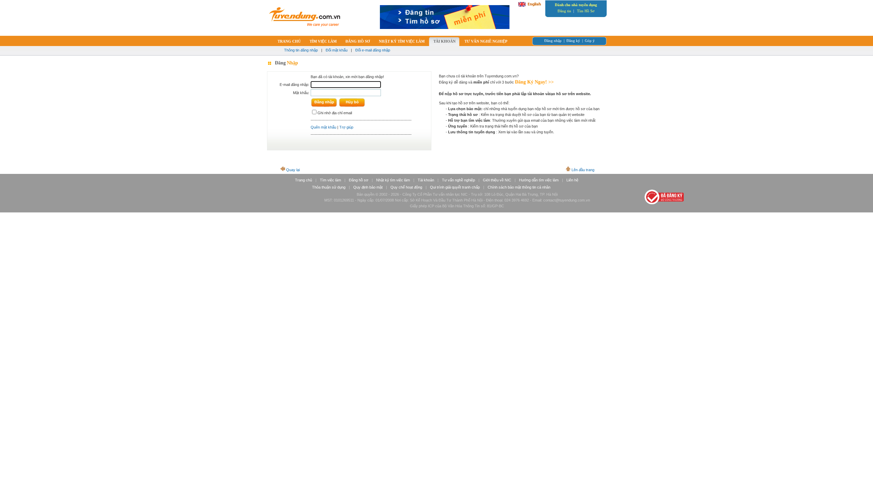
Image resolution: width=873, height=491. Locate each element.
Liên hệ (572, 180)
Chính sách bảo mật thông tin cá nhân (519, 187)
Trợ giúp (346, 127)
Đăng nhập (553, 41)
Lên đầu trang (583, 170)
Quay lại (293, 170)
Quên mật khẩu (323, 127)
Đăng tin (564, 11)
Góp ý (590, 41)
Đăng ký (573, 41)
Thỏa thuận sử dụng (328, 187)
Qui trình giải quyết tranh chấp (455, 187)
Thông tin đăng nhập (301, 50)
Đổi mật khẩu (336, 50)
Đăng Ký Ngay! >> (534, 82)
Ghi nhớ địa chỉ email (334, 113)
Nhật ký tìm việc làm (393, 180)
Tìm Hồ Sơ (585, 11)
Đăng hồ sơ (358, 180)
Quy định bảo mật (368, 187)
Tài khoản (426, 180)
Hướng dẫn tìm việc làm (539, 180)
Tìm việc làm (330, 180)
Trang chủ (303, 180)
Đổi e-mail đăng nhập (372, 50)
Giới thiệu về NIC (497, 180)
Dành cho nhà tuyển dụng (576, 5)
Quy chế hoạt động (406, 187)
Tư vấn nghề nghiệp (458, 180)
